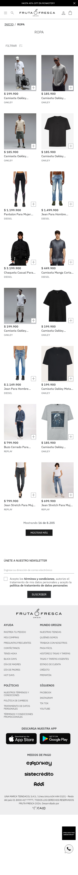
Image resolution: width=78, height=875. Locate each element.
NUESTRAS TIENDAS (50, 632)
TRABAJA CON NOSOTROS (53, 643)
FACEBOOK (45, 692)
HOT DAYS (9, 675)
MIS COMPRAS (11, 637)
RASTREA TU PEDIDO (15, 632)
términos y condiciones (39, 579)
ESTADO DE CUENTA (50, 664)
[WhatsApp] (68, 848)
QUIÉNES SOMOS (49, 637)
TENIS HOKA (10, 653)
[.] (63, 12)
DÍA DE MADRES (12, 664)
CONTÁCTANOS (12, 648)
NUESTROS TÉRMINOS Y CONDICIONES (16, 694)
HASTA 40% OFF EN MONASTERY (38, 3)
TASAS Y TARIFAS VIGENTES (54, 659)
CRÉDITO (45, 670)
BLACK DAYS (10, 659)
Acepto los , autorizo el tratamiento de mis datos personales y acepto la (40, 582)
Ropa (21, 24)
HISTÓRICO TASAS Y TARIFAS (55, 653)
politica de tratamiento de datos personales (39, 585)
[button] (20, 87)
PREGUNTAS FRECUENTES (17, 643)
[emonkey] (39, 764)
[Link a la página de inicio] (10, 24)
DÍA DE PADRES (12, 670)
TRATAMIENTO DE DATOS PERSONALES (17, 707)
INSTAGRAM (46, 698)
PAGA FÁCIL (46, 648)
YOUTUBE (45, 709)
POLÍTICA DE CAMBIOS (16, 700)
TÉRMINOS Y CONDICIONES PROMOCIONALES (18, 715)
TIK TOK (44, 703)
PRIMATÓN (45, 675)
